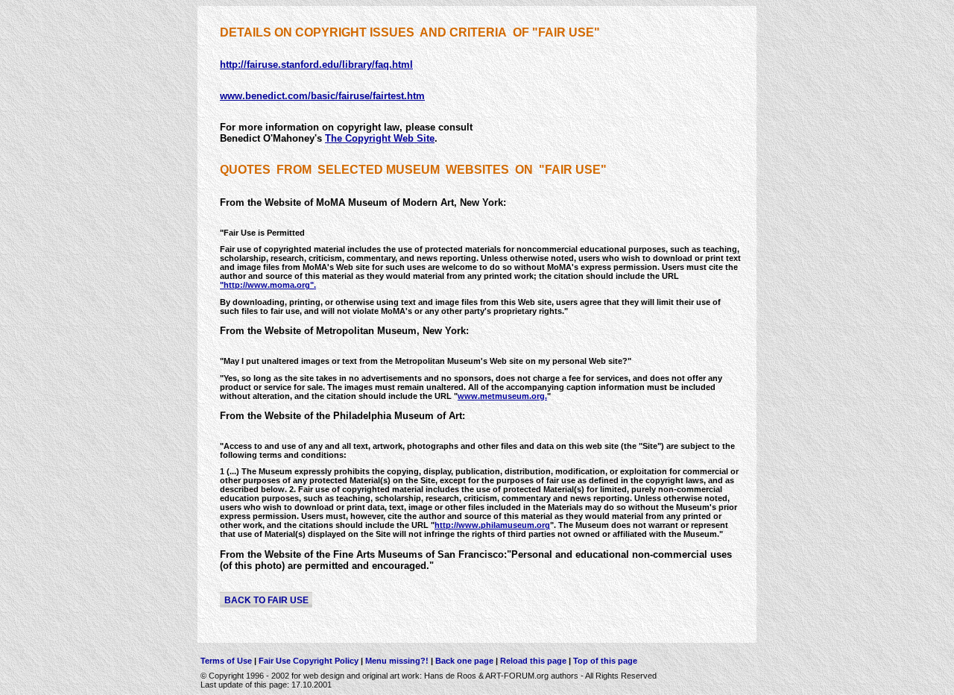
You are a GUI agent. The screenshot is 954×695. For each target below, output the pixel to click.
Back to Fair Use (266, 599)
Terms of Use (226, 660)
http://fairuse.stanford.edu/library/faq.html (316, 64)
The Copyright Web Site (380, 138)
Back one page (464, 660)
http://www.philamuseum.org (492, 525)
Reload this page (533, 660)
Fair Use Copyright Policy (310, 660)
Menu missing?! (398, 660)
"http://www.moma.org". (268, 284)
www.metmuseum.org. (502, 395)
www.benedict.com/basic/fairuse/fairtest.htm (322, 95)
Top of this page (604, 660)
